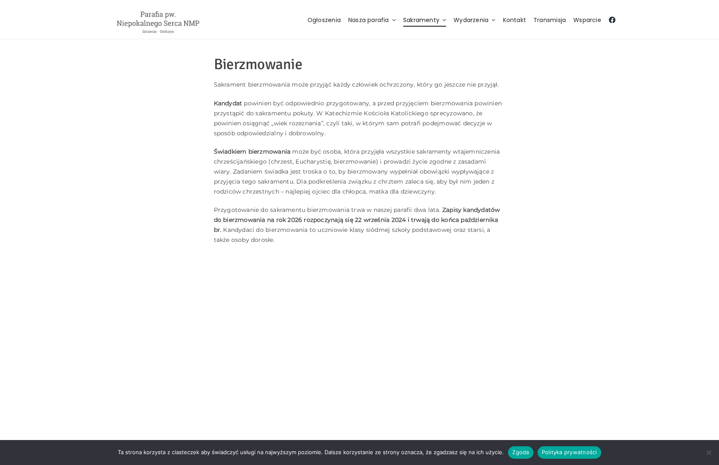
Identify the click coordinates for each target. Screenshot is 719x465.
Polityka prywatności (569, 452)
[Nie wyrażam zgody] (708, 452)
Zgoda (520, 452)
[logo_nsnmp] (158, 11)
